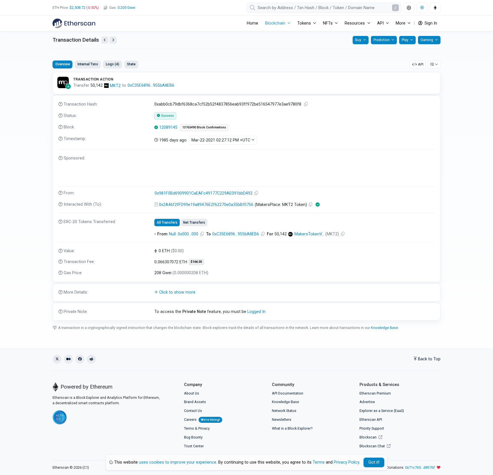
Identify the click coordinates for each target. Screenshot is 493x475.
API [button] (380, 23)
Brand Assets (195, 402)
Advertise (367, 402)
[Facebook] (79, 359)
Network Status (284, 411)
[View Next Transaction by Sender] (113, 40)
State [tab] (131, 64)
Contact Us (193, 411)
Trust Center (194, 446)
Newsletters (281, 419)
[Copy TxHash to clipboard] (306, 104)
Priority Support (371, 428)
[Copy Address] (256, 193)
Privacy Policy (346, 462)
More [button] (400, 23)
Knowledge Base (384, 328)
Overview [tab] (62, 64)
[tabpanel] (246, 196)
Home (252, 23)
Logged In (256, 311)
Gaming (427, 40)
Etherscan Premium (375, 393)
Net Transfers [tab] (194, 223)
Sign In (430, 23)
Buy (358, 40)
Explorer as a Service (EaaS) (381, 411)
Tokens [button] (304, 23)
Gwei (126, 7)
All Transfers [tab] (167, 223)
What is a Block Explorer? (292, 428)
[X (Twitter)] (57, 359)
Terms (189, 428)
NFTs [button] (328, 23)
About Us (191, 393)
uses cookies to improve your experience (177, 462)
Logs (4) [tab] (112, 64)
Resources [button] (355, 23)
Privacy (204, 428)
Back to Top (429, 359)
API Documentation (287, 393)
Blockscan (368, 437)
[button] (246, 292)
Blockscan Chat (372, 446)
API (420, 64)
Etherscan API (370, 419)
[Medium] (68, 359)
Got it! (373, 462)
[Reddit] (91, 359)
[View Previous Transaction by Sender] (104, 40)
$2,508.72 (77, 7)
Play (405, 40)
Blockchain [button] (275, 23)
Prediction (381, 40)
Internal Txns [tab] (88, 64)
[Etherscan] (73, 23)
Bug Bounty (193, 437)
